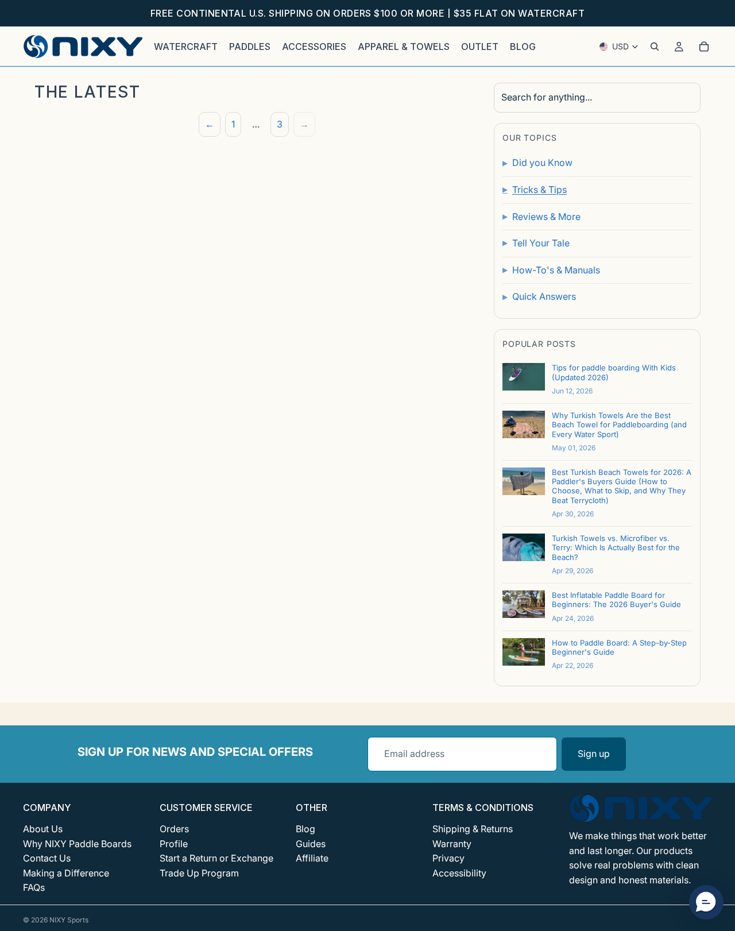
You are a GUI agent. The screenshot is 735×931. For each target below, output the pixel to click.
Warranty (451, 843)
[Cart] (704, 46)
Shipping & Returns (472, 829)
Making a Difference (66, 873)
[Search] (654, 46)
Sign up (594, 753)
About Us (43, 829)
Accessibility (459, 873)
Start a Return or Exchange (216, 858)
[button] (706, 902)
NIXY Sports (68, 919)
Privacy (448, 858)
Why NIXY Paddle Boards (77, 843)
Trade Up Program (199, 873)
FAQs (34, 887)
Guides (311, 843)
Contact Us (47, 858)
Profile (174, 843)
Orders (174, 829)
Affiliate (312, 858)
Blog (305, 829)
